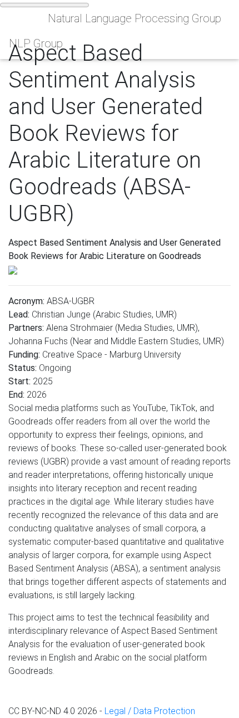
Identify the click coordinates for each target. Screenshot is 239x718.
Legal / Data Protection (149, 711)
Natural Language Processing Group (134, 18)
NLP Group (36, 43)
